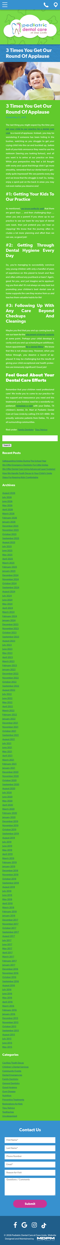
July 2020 (7, 793)
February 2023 (9, 665)
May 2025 (7, 555)
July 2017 (6, 940)
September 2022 (10, 686)
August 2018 (8, 887)
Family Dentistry (26, 430)
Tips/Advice (41, 430)
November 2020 (10, 776)
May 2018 (7, 899)
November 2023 (10, 629)
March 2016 (8, 1006)
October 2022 (9, 682)
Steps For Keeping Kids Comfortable (20, 477)
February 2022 (9, 715)
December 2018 (10, 871)
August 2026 (8, 493)
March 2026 (8, 514)
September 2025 (10, 538)
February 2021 (9, 764)
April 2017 (7, 953)
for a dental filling (34, 347)
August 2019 (8, 838)
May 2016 (7, 998)
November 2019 (10, 825)
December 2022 (10, 674)
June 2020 (7, 797)
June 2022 (7, 698)
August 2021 (8, 739)
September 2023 (10, 637)
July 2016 (6, 990)
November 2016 (10, 973)
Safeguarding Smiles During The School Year (24, 461)
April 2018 (7, 903)
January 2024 (8, 620)
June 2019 (7, 846)
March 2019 (8, 858)
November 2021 (10, 727)
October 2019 (9, 830)
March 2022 (8, 711)
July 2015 (6, 1039)
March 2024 (8, 612)
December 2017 (10, 920)
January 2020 (8, 817)
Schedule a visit (24, 406)
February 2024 (9, 616)
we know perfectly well (32, 209)
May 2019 (7, 850)
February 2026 (9, 518)
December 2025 (10, 526)
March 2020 (8, 809)
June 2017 (7, 944)
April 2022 (7, 706)
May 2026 (7, 505)
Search (6, 445)
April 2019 (7, 854)
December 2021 (10, 723)
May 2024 (7, 604)
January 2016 (8, 1014)
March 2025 (8, 563)
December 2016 (10, 969)
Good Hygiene (9, 1087)
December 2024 (10, 575)
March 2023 (8, 661)
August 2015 (8, 1035)
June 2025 (7, 551)
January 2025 (8, 571)
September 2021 (10, 735)
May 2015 (7, 1047)
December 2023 (10, 624)
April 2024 (7, 608)
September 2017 (10, 932)
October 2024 (9, 583)
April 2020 (7, 805)
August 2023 (8, 641)
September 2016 (10, 981)
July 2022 (7, 694)
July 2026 (7, 497)
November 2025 (10, 530)
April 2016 (7, 1002)
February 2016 (9, 1010)
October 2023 (9, 633)
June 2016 (7, 994)
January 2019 (8, 866)
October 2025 (9, 534)
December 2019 (10, 821)
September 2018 (10, 883)
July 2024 (7, 596)
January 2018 (8, 916)
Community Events (11, 1071)
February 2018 (9, 912)
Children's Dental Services (15, 1067)
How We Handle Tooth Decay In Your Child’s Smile (27, 473)
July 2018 (6, 891)
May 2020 (7, 801)
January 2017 (8, 965)
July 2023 (7, 645)
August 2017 (8, 936)
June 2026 (7, 501)
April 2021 (7, 756)
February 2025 (9, 567)
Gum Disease (8, 1092)
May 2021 (7, 752)
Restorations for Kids (12, 1104)
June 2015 (7, 1043)
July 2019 (6, 842)
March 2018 (8, 908)
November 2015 (10, 1022)
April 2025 (7, 559)
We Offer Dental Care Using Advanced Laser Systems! (28, 469)
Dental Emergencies (12, 1075)
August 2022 (8, 690)
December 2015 (10, 1018)
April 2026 (7, 510)
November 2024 (10, 579)
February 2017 (9, 961)
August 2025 (8, 542)
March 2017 (8, 957)
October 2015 (9, 1026)
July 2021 (6, 743)
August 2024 (8, 592)
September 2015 (10, 1031)
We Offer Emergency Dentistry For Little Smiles (25, 465)
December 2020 (10, 772)
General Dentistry (11, 1083)
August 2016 (8, 985)
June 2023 (7, 649)
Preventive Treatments (13, 1100)
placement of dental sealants (40, 335)
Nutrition (6, 1096)
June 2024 (7, 600)
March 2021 (8, 760)
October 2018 (9, 879)
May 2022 (7, 702)
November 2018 (10, 875)
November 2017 (10, 924)
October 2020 (9, 780)
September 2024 (10, 587)
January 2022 (8, 719)
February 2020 (9, 813)
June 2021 (7, 748)
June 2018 (7, 895)
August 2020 (8, 789)
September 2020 (10, 784)
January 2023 (8, 670)
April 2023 (7, 657)
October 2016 (9, 977)
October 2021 (9, 731)
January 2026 (8, 522)
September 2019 (10, 834)
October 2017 (9, 928)
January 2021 (8, 768)
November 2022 (10, 678)
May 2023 (7, 653)
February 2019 (9, 862)
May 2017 (7, 949)
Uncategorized (9, 1116)
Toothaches (8, 1112)
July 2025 (7, 546)
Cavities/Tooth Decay (13, 1063)
